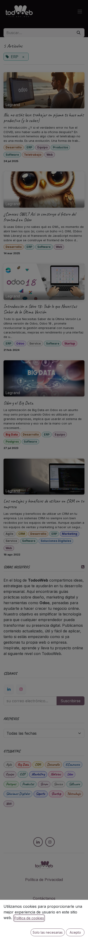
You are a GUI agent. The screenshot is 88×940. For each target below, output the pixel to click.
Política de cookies (29, 918)
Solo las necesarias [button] (48, 932)
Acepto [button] (75, 932)
